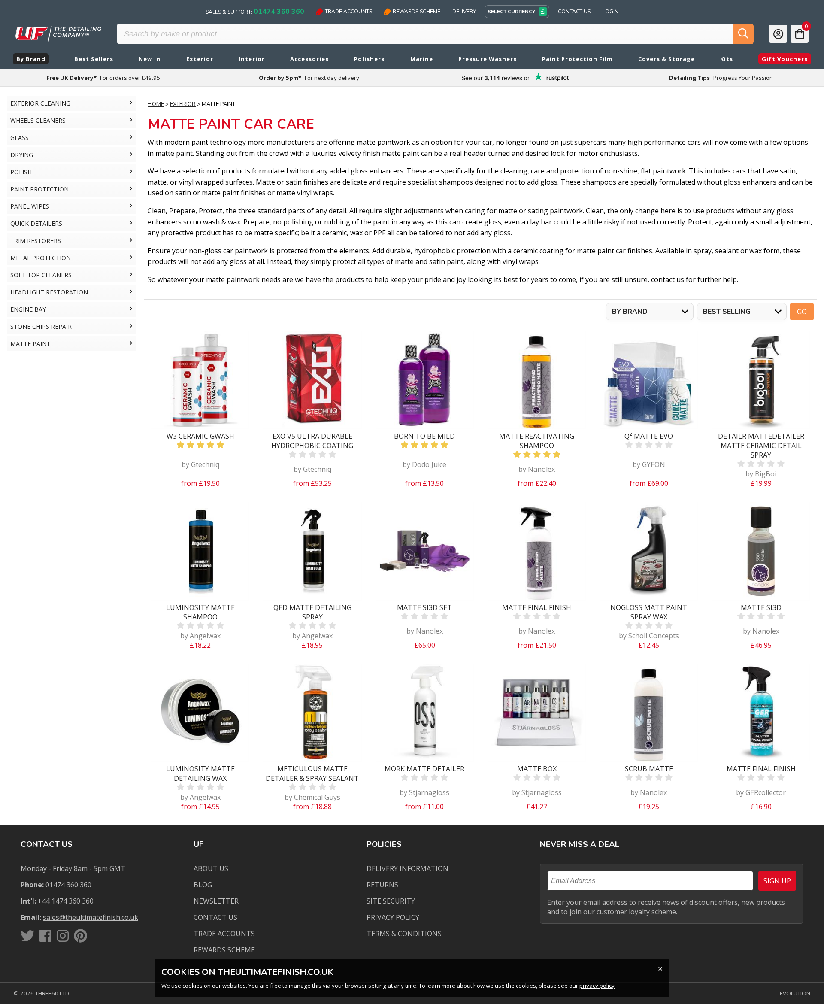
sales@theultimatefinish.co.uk (90, 917)
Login (610, 11)
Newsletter (216, 901)
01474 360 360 (68, 884)
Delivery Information (407, 868)
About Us (211, 868)
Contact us (215, 917)
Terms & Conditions (404, 933)
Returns (382, 884)
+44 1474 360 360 (66, 901)
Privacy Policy (393, 917)
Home (156, 104)
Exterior (183, 104)
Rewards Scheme (416, 11)
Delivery (464, 11)
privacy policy (597, 985)
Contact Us (574, 11)
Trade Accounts (348, 11)
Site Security (391, 901)
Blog (203, 884)
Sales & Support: (255, 11)
